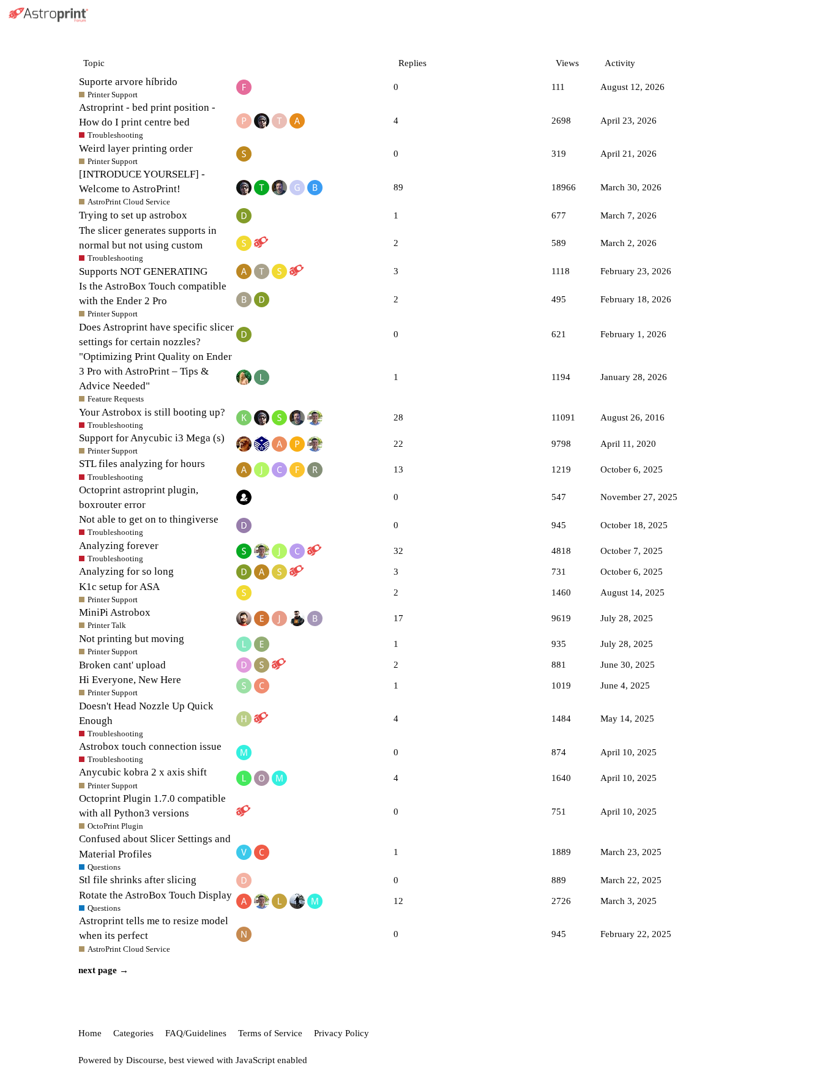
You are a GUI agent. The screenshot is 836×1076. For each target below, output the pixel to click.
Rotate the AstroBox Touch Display (155, 895)
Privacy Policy (341, 1033)
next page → (103, 970)
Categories (133, 1033)
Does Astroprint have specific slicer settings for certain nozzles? (156, 334)
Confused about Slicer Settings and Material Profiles (155, 846)
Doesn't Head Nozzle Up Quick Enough (146, 713)
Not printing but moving (131, 638)
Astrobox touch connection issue (150, 746)
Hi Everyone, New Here (130, 680)
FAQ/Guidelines (195, 1033)
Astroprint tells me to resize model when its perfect (153, 928)
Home (90, 1033)
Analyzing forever (119, 545)
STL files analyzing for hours (142, 463)
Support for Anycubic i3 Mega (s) (152, 438)
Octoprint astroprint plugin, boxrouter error (138, 497)
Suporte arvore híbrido (128, 82)
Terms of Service (270, 1033)
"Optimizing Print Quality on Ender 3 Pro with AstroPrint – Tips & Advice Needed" (155, 371)
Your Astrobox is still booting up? (152, 412)
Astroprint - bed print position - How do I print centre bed (147, 115)
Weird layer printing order (136, 148)
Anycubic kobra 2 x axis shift (143, 772)
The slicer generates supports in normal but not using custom (148, 238)
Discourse (145, 1060)
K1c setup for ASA (119, 586)
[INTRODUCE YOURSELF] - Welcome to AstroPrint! (142, 181)
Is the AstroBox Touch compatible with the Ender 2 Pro (152, 293)
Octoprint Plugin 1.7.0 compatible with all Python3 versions (152, 806)
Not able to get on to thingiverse (148, 519)
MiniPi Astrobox (115, 612)
